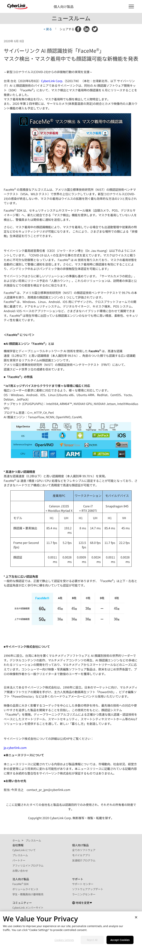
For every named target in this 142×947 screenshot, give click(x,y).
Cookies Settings (64, 940)
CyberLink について (24, 850)
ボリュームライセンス (25, 889)
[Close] (136, 917)
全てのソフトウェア (83, 850)
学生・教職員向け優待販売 (27, 894)
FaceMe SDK (20, 884)
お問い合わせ (20, 870)
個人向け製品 (64, 6)
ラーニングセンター (83, 894)
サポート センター (82, 884)
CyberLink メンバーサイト (27, 907)
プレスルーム (20, 855)
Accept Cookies (120, 940)
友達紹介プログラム (83, 860)
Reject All (92, 940)
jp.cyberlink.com (15, 747)
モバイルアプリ (81, 855)
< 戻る (48, 29)
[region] (71, 929)
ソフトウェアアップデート (87, 889)
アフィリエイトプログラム (27, 865)
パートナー (18, 860)
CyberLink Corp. (52, 81)
